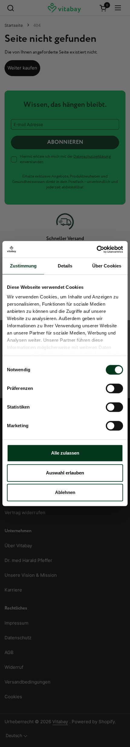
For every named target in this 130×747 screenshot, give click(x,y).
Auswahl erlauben (65, 472)
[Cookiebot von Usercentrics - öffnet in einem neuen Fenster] (96, 249)
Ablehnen (65, 492)
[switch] (114, 388)
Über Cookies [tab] (106, 265)
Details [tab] (65, 265)
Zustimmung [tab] (23, 265)
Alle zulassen (65, 452)
